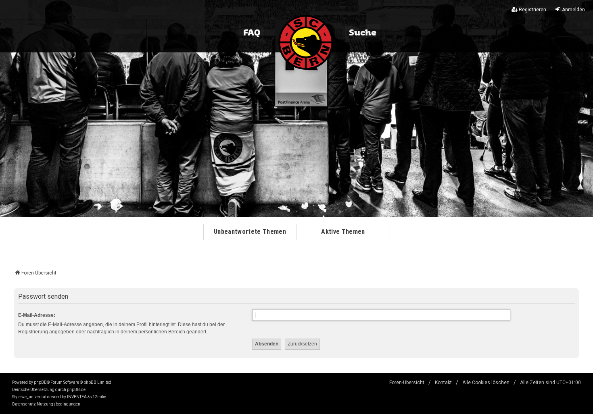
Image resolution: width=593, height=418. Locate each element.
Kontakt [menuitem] (443, 382)
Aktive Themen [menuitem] (343, 231)
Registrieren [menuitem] (532, 9)
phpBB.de (76, 389)
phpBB (40, 382)
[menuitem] (24, 404)
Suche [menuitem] (362, 33)
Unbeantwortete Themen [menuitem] (250, 231)
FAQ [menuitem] (251, 33)
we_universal (33, 397)
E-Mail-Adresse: (36, 315)
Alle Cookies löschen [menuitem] (485, 382)
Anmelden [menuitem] (573, 9)
